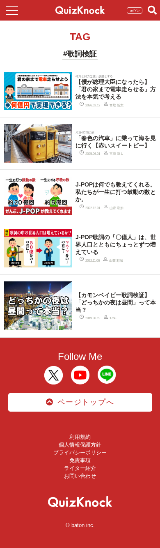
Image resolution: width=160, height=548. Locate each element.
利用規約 (80, 437)
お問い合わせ (80, 476)
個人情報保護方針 (80, 445)
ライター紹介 (80, 468)
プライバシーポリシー (80, 452)
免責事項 (80, 460)
